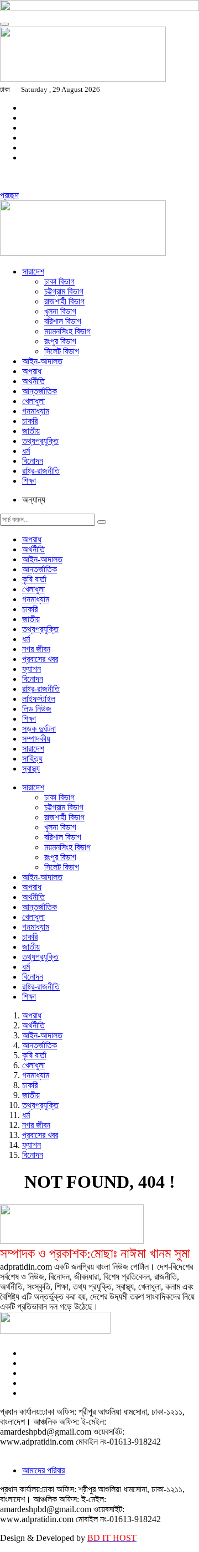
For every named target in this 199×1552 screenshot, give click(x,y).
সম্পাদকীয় (36, 738)
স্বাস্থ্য (31, 768)
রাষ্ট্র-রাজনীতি (41, 470)
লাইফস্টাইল (38, 698)
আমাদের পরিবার (43, 1470)
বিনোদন (32, 460)
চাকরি (30, 421)
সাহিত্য (32, 758)
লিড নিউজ (36, 708)
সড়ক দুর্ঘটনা (39, 728)
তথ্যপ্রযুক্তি (40, 441)
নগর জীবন (36, 649)
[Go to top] (4, 24)
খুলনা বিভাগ (60, 311)
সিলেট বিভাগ (61, 351)
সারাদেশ (33, 271)
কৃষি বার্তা (34, 579)
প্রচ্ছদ (9, 195)
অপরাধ (31, 371)
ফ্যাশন (31, 669)
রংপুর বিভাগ (60, 341)
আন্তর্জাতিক (39, 391)
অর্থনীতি (33, 381)
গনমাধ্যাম (35, 411)
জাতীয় (31, 431)
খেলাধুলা (33, 401)
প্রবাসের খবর (40, 659)
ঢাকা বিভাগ (59, 281)
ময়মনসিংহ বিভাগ (67, 331)
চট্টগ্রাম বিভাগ (63, 291)
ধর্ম (26, 451)
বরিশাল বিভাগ (62, 321)
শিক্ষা (29, 480)
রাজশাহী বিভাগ (64, 301)
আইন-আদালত (42, 361)
